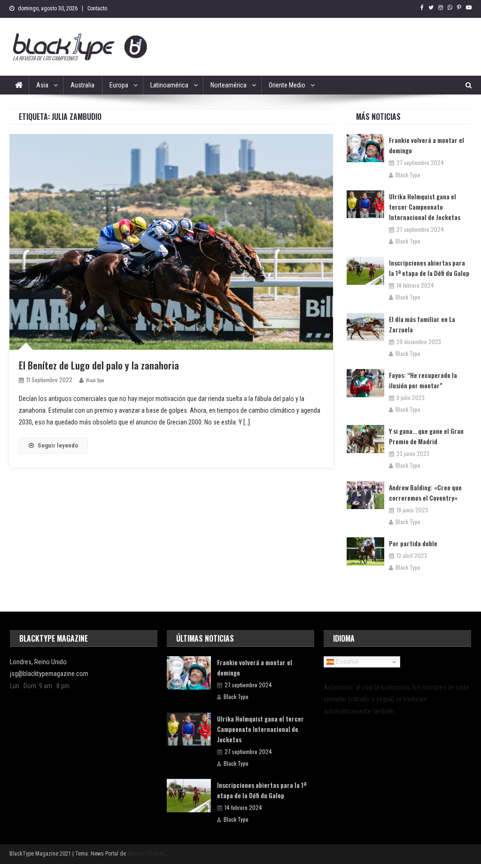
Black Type (95, 380)
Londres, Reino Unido (38, 662)
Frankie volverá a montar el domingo (426, 145)
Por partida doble (413, 543)
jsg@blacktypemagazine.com (49, 673)
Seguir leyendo (58, 445)
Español (346, 661)
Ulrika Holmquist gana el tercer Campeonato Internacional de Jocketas (424, 206)
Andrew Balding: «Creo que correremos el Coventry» (425, 492)
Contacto (97, 8)
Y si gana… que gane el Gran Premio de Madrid (426, 436)
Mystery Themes (146, 853)
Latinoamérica (169, 85)
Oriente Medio (287, 85)
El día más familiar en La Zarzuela (422, 324)
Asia (42, 85)
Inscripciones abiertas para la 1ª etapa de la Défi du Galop (429, 268)
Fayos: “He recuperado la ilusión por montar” (423, 380)
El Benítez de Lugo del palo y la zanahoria (99, 365)
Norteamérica (228, 85)
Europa (118, 85)
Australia (82, 85)
